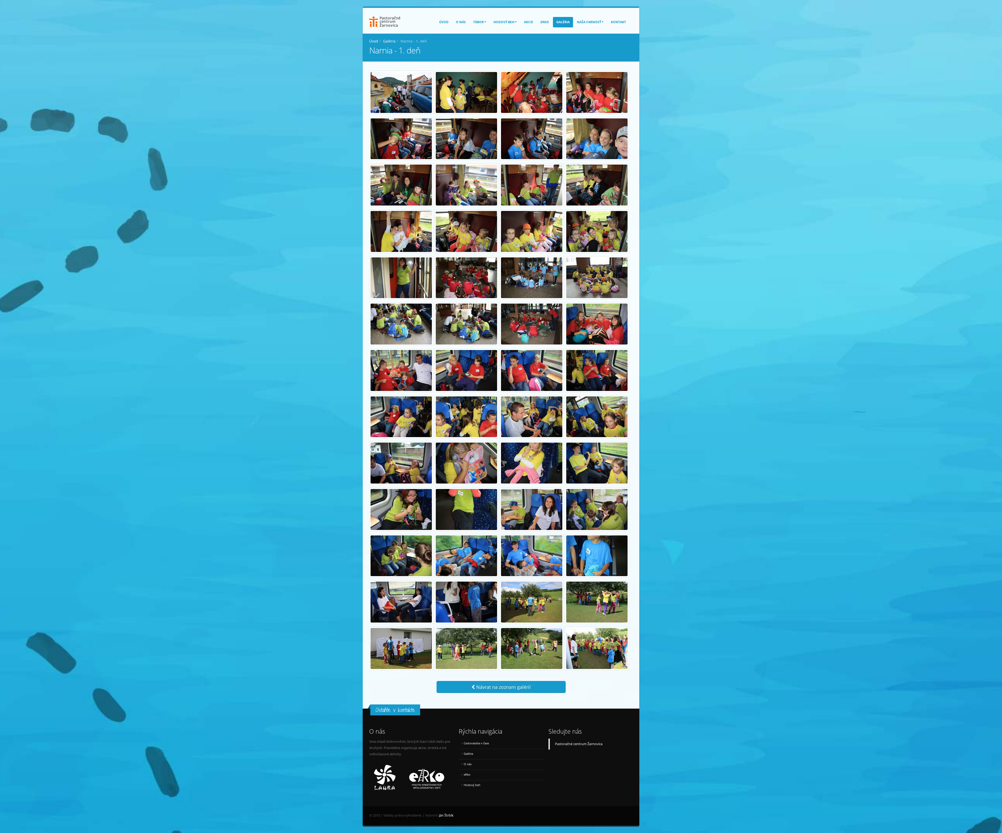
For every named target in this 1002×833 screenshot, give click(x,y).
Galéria (563, 22)
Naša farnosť (589, 22)
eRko (544, 22)
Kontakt (618, 22)
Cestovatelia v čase (476, 743)
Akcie (528, 22)
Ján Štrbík (446, 815)
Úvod (444, 22)
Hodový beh (503, 22)
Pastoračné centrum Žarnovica (579, 744)
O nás (461, 22)
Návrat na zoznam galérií (503, 687)
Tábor (478, 22)
